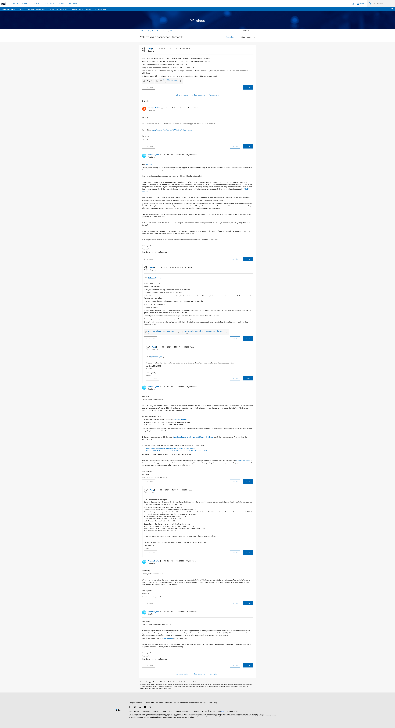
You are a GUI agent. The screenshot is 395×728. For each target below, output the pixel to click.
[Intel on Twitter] (135, 707)
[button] (252, 49)
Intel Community (144, 31)
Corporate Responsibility (189, 702)
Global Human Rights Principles (255, 716)
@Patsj (149, 164)
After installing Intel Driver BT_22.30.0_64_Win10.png (204, 331)
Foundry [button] (73, 3)
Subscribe (230, 37)
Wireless (173, 31)
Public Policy (212, 702)
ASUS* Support (167, 638)
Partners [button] (62, 3)
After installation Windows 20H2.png (161, 331)
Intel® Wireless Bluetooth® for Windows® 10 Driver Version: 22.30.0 (171, 448)
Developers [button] (50, 3)
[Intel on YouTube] (145, 707)
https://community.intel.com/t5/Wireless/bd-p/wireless (171, 130)
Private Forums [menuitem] (100, 9)
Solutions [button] (37, 3)
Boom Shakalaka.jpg (170, 80)
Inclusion (203, 702)
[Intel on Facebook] (129, 707)
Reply (248, 87)
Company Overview (136, 702)
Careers (176, 702)
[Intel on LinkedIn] (140, 707)
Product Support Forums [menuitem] (58, 9)
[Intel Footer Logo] (118, 710)
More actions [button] (246, 37)
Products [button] (14, 3)
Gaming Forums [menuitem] (76, 9)
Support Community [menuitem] (8, 9)
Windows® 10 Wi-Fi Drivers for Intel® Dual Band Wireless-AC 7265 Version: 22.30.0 (176, 451)
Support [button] (26, 3)
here (198, 682)
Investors (168, 702)
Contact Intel (149, 702)
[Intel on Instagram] (150, 707)
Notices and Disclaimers (165, 716)
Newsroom (160, 702)
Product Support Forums (160, 31)
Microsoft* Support (243, 460)
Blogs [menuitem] (88, 9)
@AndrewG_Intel (154, 277)
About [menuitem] (21, 9)
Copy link (235, 146)
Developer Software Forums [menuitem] (36, 9)
